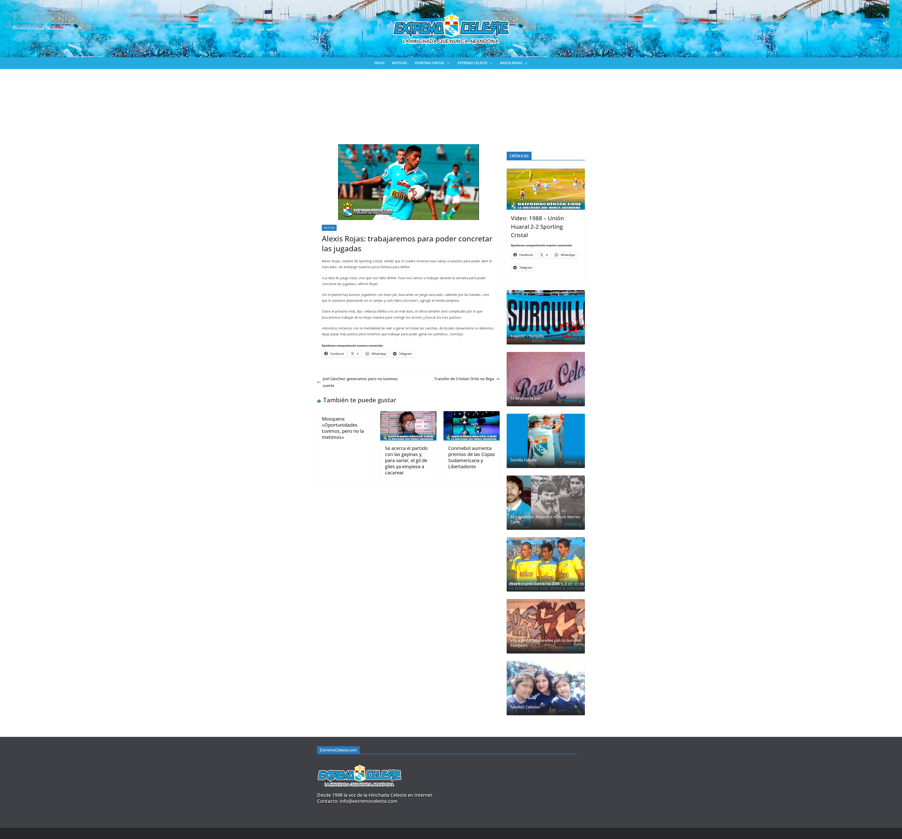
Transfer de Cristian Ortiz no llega (464, 378)
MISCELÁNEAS (511, 63)
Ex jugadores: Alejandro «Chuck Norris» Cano (545, 519)
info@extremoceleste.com (368, 801)
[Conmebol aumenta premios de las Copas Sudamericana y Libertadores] (471, 414)
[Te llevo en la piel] (546, 379)
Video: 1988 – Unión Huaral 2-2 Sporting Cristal (537, 226)
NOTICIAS (399, 63)
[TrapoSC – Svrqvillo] (546, 317)
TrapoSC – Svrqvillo (527, 336)
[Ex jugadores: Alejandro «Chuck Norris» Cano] (546, 503)
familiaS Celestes (525, 707)
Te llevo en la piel (525, 398)
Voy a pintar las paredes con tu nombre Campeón (545, 643)
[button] (447, 63)
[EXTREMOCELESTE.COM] (359, 762)
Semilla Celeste (523, 460)
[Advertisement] (451, 104)
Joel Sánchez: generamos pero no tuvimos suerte (360, 382)
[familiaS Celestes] (546, 688)
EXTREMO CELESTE (472, 63)
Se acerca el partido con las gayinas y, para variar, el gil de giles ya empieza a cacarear (406, 460)
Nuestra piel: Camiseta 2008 (535, 583)
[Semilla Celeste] (546, 441)
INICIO (379, 63)
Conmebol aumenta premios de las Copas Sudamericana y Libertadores (471, 457)
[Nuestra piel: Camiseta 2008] (546, 564)
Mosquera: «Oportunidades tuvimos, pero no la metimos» (343, 428)
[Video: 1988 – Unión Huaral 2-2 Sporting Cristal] (546, 189)
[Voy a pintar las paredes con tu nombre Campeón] (546, 626)
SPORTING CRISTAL (430, 63)
